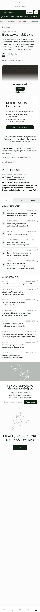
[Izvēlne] (4, 609)
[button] (13, 402)
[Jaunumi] (12, 609)
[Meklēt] (28, 609)
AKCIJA (4, 32)
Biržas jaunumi (12, 221)
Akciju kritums (7, 162)
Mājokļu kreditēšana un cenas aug (18, 234)
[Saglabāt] (37, 210)
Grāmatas (33, 17)
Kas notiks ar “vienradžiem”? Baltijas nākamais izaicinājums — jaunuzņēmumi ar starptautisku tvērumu (20, 266)
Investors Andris (22, 17)
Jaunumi (5, 17)
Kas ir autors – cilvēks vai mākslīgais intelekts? (17, 284)
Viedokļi (12, 17)
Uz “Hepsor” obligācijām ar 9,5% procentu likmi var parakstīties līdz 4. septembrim (16, 180)
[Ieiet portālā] (36, 609)
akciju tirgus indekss (19, 157)
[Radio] (20, 609)
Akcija (4, 157)
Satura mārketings (9, 174)
